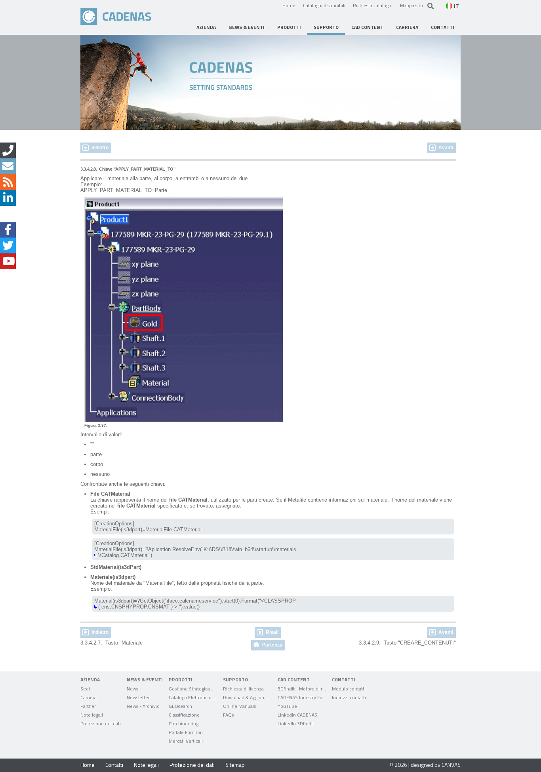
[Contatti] (8, 150)
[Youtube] (8, 261)
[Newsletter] (8, 166)
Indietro (100, 147)
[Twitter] (8, 245)
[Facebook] (8, 230)
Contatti (114, 764)
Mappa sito (411, 5)
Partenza (272, 645)
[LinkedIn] (8, 198)
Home (288, 5)
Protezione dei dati (192, 764)
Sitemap (235, 764)
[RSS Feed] (8, 182)
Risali (272, 632)
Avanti (445, 147)
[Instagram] (8, 214)
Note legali (146, 764)
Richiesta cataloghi (372, 5)
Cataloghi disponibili (324, 5)
